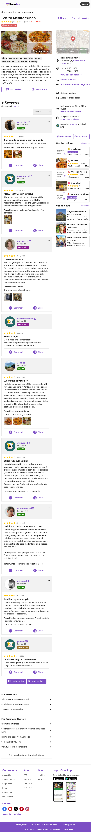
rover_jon (22, 122)
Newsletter (7, 792)
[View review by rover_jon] (10, 125)
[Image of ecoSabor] (61, 152)
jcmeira (17, 106)
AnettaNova (23, 176)
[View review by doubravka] (10, 244)
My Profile (6, 775)
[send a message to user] (29, 122)
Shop (41, 770)
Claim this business (10, 723)
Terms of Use (35, 825)
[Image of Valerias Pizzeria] (61, 175)
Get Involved (7, 796)
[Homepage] (13, 4)
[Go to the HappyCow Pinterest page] (21, 809)
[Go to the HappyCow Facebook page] (4, 809)
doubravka (22, 241)
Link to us (28, 783)
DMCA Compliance (49, 825)
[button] (73, 39)
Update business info (70, 111)
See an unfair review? (11, 742)
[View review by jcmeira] (10, 644)
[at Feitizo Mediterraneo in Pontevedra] (8, 154)
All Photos (42, 51)
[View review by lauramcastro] (10, 511)
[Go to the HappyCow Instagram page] (27, 809)
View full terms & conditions (14, 746)
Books (41, 779)
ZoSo (19, 362)
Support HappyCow (67, 825)
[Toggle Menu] (2, 4)
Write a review (72, 152)
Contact (27, 779)
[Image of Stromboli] (61, 186)
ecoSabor (76, 149)
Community (9, 770)
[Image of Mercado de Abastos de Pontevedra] (61, 197)
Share (63, 18)
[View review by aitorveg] (10, 584)
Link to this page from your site (15, 737)
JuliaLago (22, 443)
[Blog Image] (61, 215)
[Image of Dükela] (61, 163)
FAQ (25, 775)
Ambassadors (8, 779)
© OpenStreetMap (80, 49)
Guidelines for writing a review (15, 704)
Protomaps (69, 49)
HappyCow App (62, 770)
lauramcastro (24, 508)
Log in (85, 4)
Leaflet (61, 49)
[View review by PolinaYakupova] (10, 321)
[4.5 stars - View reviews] (73, 186)
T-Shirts (41, 775)
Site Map (28, 788)
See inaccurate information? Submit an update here (23, 730)
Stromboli (76, 183)
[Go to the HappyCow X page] (16, 809)
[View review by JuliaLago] (10, 446)
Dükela (74, 160)
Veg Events (7, 784)
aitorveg (21, 581)
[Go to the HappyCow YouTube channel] (10, 809)
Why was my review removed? (15, 699)
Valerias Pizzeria (79, 172)
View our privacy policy (12, 709)
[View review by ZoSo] (10, 366)
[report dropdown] (49, 121)
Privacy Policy (21, 825)
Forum (5, 788)
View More (85, 143)
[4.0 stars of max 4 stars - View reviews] (6, 22)
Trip (73, 18)
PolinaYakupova (25, 318)
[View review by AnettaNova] (10, 179)
